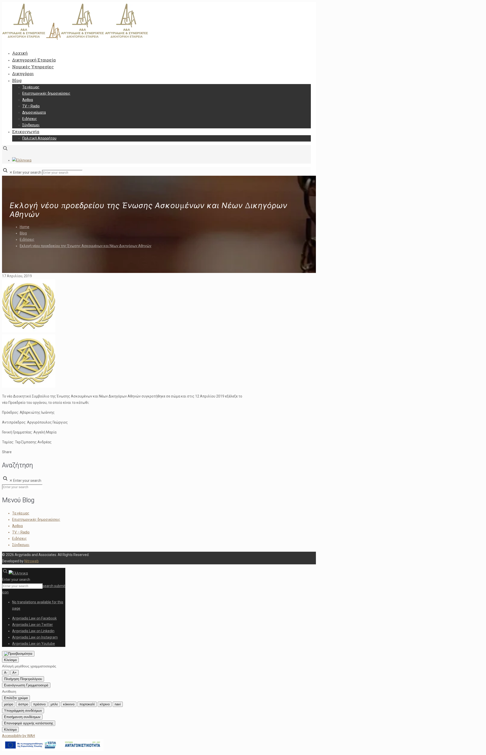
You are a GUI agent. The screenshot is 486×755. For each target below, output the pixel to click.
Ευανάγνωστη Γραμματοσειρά (26, 685)
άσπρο (23, 704)
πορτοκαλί (87, 704)
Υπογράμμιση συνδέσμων (23, 710)
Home (24, 227)
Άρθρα (17, 526)
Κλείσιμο (10, 660)
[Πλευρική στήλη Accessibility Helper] (18, 654)
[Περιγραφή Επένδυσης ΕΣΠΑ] (52, 750)
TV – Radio (21, 532)
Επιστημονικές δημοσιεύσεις (36, 520)
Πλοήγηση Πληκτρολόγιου (23, 679)
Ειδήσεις (27, 239)
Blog (23, 233)
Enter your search (27, 172)
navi (118, 704)
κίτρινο (105, 704)
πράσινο (39, 704)
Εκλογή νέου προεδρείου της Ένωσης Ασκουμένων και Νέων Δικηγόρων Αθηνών (85, 246)
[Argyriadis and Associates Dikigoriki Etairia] (75, 39)
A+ (14, 672)
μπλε (54, 704)
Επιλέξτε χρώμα (16, 698)
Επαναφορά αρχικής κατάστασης (28, 723)
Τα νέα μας (20, 513)
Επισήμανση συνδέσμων (22, 717)
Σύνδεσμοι (20, 545)
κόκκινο (68, 704)
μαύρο (8, 704)
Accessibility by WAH (18, 736)
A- (5, 672)
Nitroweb (31, 561)
